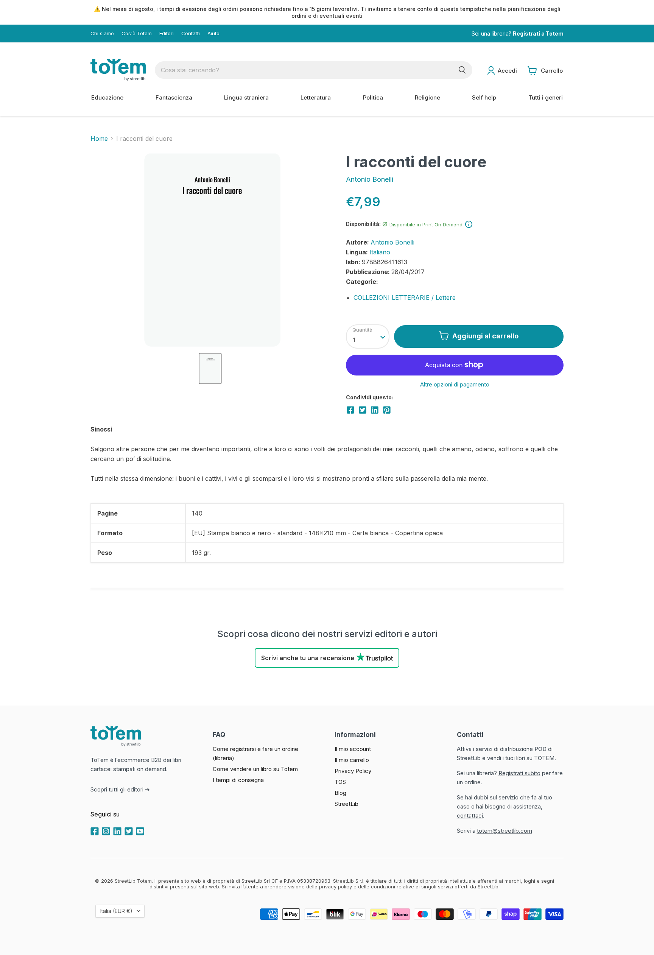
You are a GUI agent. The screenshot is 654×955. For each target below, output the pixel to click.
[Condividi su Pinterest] (386, 409)
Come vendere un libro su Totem (255, 769)
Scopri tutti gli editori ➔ (120, 789)
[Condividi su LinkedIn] (374, 409)
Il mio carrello (352, 759)
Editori (166, 33)
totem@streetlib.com (504, 830)
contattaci (470, 815)
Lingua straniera (246, 97)
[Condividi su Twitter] (362, 409)
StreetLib (346, 803)
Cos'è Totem (136, 33)
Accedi (507, 70)
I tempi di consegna (238, 780)
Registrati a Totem (538, 33)
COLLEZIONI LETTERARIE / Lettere (404, 297)
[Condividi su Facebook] (350, 409)
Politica (373, 97)
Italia (116, 911)
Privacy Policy (353, 770)
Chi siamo (102, 33)
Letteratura (316, 97)
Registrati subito (519, 773)
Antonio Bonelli (369, 179)
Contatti (190, 33)
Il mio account (353, 748)
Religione (427, 97)
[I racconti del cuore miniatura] (210, 368)
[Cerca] (462, 70)
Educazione (107, 97)
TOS (340, 781)
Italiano (379, 252)
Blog (340, 792)
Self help (484, 97)
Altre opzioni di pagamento (454, 384)
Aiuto (213, 33)
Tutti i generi (545, 97)
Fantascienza (174, 97)
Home (99, 138)
